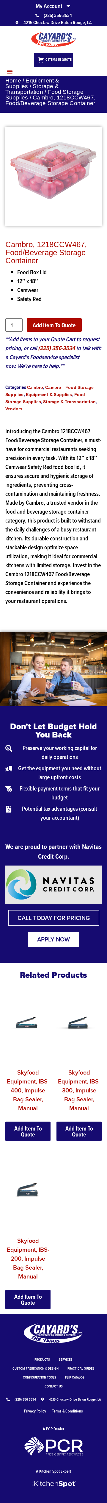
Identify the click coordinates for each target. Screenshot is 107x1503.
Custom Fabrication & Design (35, 1368)
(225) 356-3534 (56, 348)
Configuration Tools (39, 1377)
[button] (9, 71)
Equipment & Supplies (32, 83)
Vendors (13, 408)
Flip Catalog (74, 1377)
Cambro (35, 387)
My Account (49, 6)
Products (42, 1359)
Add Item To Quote (54, 325)
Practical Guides (81, 1368)
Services (66, 1359)
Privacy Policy (35, 1411)
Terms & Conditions (67, 1411)
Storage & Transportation (32, 89)
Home (13, 80)
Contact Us (54, 1386)
